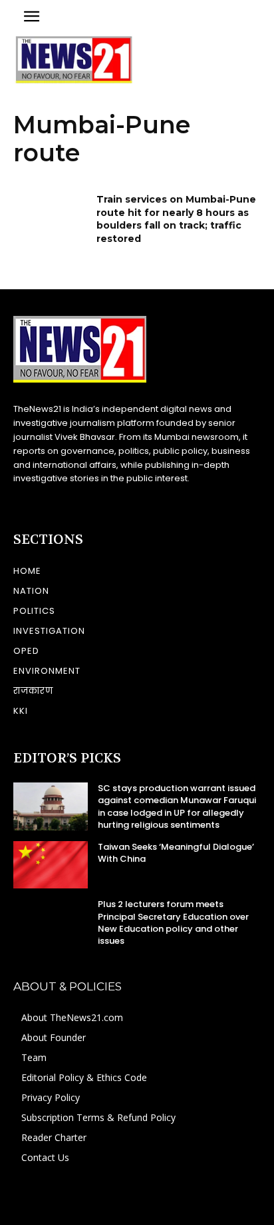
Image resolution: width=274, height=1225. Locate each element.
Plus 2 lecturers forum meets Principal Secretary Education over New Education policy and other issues (173, 922)
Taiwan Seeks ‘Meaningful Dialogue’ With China (176, 852)
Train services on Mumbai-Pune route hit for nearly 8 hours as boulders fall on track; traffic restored (176, 219)
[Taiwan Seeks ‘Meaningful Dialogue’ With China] (50, 864)
